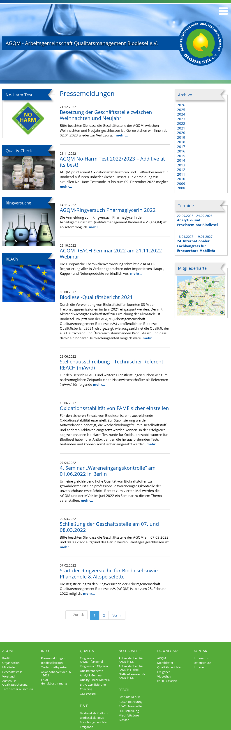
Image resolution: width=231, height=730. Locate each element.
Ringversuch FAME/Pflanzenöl (91, 660)
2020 (181, 132)
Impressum (201, 658)
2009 (181, 183)
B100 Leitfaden (167, 681)
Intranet (199, 667)
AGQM (7, 650)
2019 (181, 137)
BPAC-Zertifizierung (93, 684)
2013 (181, 165)
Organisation (11, 663)
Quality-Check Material (95, 680)
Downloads (168, 650)
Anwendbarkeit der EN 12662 (56, 673)
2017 (181, 146)
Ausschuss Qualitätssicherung (15, 682)
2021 (181, 128)
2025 (181, 109)
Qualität (88, 650)
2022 (181, 123)
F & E (84, 705)
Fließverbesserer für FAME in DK (132, 676)
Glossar (124, 720)
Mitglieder (9, 667)
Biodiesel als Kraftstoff (95, 713)
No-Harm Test (131, 650)
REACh (124, 689)
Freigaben (86, 727)
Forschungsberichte (93, 722)
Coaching (86, 689)
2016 (181, 151)
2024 (181, 114)
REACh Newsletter (131, 706)
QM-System (88, 693)
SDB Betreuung (129, 711)
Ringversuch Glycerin (94, 666)
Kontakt (201, 650)
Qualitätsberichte (91, 671)
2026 (181, 105)
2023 (181, 119)
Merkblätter (165, 663)
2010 (181, 179)
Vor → (117, 615)
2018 (181, 142)
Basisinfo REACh (129, 697)
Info (45, 650)
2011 (181, 174)
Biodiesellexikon (52, 663)
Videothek (164, 676)
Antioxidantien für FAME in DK (131, 660)
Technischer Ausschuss (17, 689)
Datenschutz (202, 663)
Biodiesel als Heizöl (92, 718)
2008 (181, 188)
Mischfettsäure (129, 715)
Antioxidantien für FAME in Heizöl (131, 667)
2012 (181, 169)
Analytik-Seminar (91, 675)
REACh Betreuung (130, 702)
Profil (5, 658)
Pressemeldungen (53, 658)
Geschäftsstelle (12, 672)
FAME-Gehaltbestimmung (54, 681)
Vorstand (8, 676)
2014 (181, 160)
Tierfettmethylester (54, 667)
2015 (181, 156)
